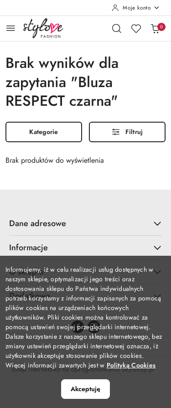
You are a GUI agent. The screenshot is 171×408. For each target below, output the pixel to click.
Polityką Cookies (131, 365)
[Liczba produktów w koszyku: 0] (155, 28)
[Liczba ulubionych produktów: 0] (136, 28)
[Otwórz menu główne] (10, 28)
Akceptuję (85, 388)
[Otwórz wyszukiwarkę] (117, 28)
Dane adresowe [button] (37, 223)
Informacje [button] (28, 247)
